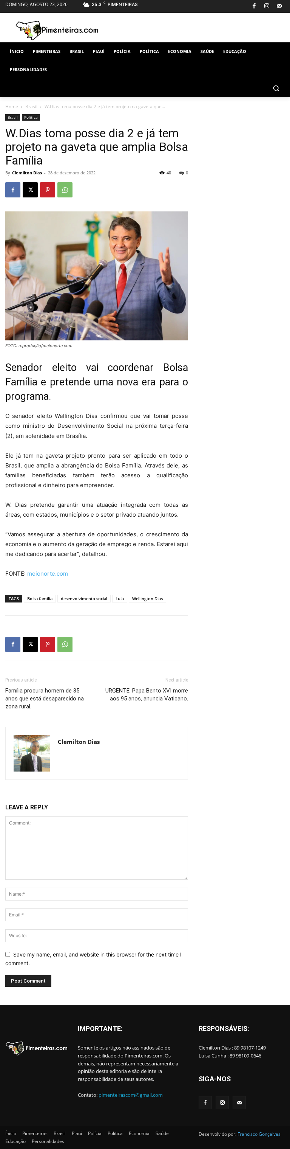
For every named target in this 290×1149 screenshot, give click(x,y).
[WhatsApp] (64, 189)
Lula (120, 598)
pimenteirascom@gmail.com (131, 1095)
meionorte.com (47, 573)
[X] (30, 189)
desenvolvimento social (84, 598)
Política (31, 117)
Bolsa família (39, 598)
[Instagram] (266, 6)
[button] (276, 88)
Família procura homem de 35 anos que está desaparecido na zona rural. (44, 698)
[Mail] (279, 6)
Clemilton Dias (27, 172)
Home (11, 106)
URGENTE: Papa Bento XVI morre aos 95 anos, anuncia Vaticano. (146, 694)
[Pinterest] (47, 189)
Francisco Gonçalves (259, 1134)
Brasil (31, 106)
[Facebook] (253, 6)
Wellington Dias (147, 598)
